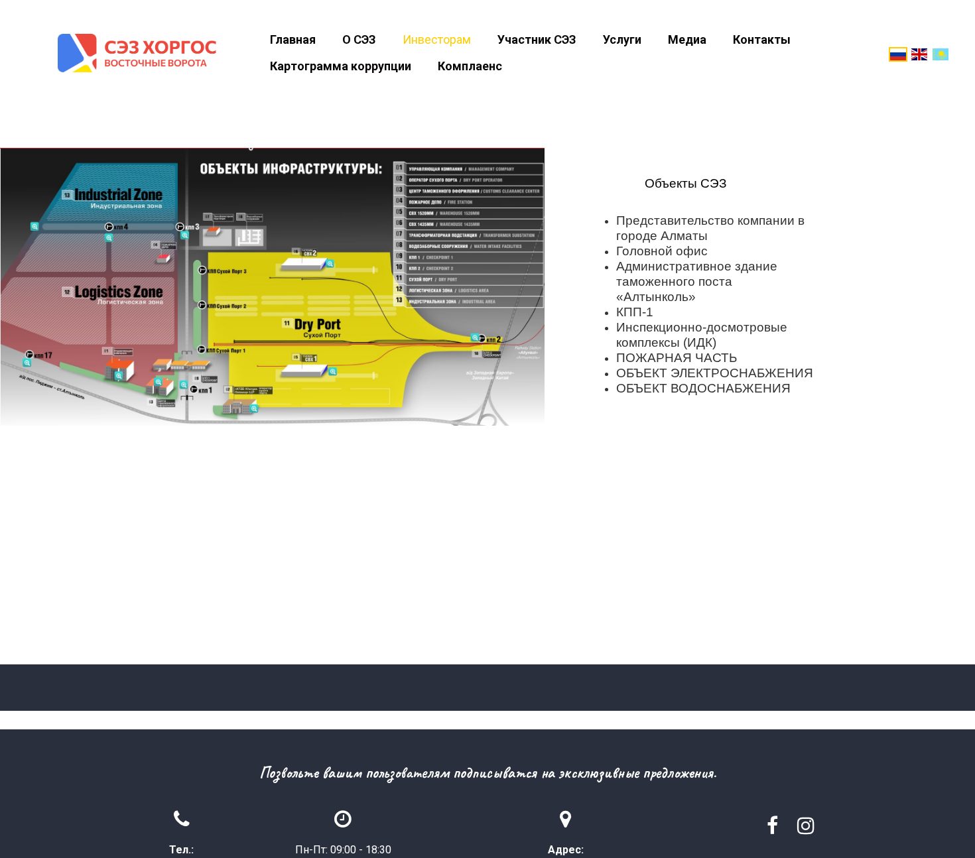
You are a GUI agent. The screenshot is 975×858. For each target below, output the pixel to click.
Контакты (762, 39)
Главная (293, 39)
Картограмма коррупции (340, 66)
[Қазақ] (940, 53)
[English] (919, 53)
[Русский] (898, 53)
